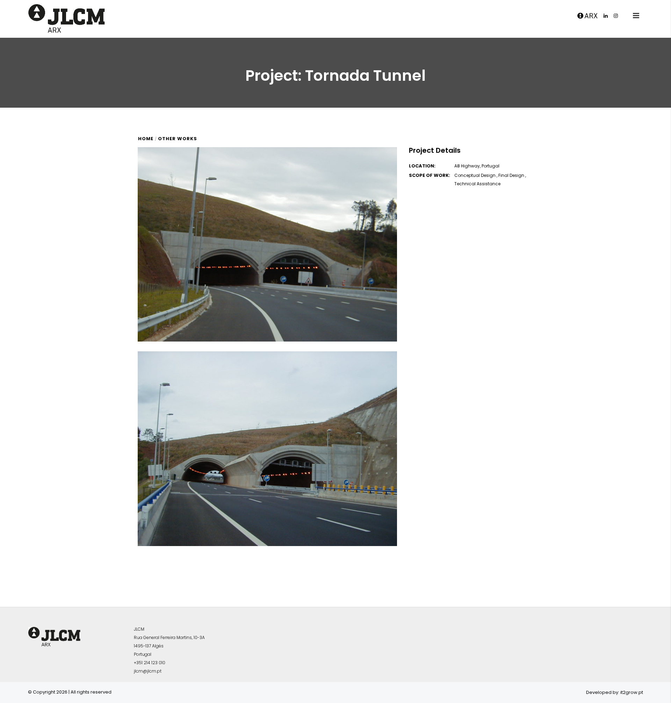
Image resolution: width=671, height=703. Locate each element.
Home (145, 138)
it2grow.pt (631, 692)
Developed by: (602, 692)
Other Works (177, 138)
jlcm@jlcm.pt (147, 671)
